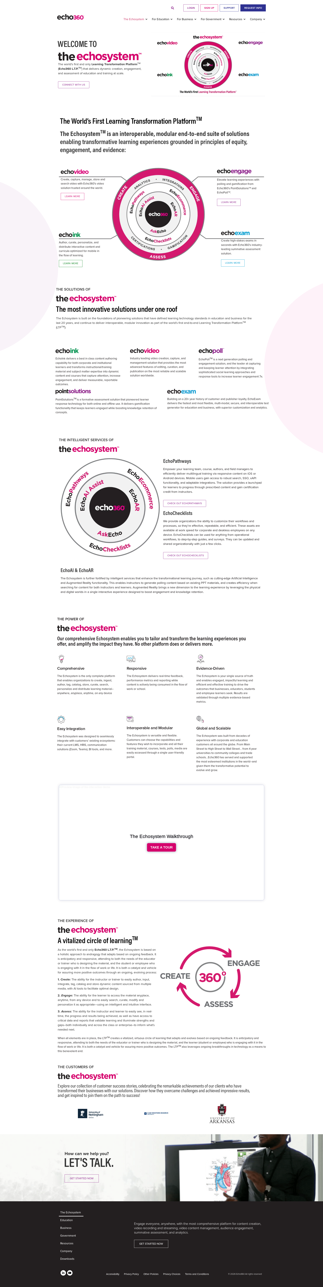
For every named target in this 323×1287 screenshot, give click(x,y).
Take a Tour (161, 847)
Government (68, 1235)
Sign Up (209, 7)
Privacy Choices (171, 1274)
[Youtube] (70, 1273)
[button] (172, 8)
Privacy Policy (131, 1274)
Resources (66, 1243)
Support (229, 7)
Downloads (67, 1259)
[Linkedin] (63, 1273)
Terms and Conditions (197, 1274)
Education (66, 1220)
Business (65, 1228)
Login (191, 7)
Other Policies (150, 1274)
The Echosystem (70, 1212)
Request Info (253, 7)
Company (66, 1251)
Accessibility (112, 1274)
